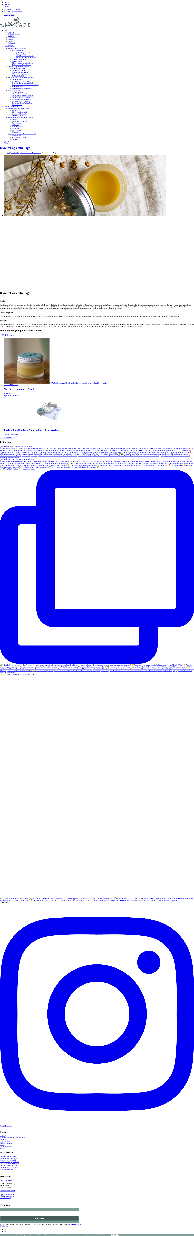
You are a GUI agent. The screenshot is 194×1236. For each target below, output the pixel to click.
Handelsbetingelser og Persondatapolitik (13, 1137)
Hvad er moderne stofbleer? (17, 48)
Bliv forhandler (5, 1141)
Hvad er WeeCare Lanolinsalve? (18, 108)
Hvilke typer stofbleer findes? (9, 1163)
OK (113, 1235)
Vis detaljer (16, 395)
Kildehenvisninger (6, 1143)
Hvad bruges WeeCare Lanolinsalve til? (20, 117)
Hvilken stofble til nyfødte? (8, 1165)
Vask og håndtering (14, 90)
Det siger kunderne (6, 1147)
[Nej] (119, 1235)
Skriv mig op (39, 1218)
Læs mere (7, 434)
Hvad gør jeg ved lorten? (8, 1160)
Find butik (3, 1139)
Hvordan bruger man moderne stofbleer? (21, 77)
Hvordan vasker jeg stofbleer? (9, 1162)
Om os (2, 1145)
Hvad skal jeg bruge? (7, 1169)
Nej (116, 1235)
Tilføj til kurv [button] (8, 395)
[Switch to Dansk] (5, 1229)
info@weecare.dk (75, 1224)
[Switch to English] (5, 1231)
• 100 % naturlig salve (7, 1194)
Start (8, 153)
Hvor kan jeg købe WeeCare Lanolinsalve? (22, 134)
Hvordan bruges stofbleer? (8, 1158)
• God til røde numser (7, 1196)
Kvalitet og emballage (15, 148)
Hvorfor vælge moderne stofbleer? (19, 67)
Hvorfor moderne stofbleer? (9, 1156)
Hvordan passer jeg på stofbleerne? (11, 1167)
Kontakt (2, 1148)
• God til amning (5, 1198)
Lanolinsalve (15, 153)
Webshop (3, 1136)
